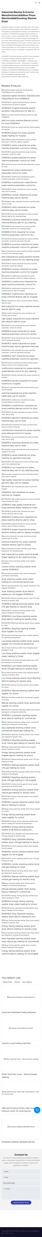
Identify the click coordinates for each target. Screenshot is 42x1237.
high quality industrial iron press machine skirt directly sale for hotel (20, 320)
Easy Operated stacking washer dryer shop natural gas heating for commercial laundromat (20, 940)
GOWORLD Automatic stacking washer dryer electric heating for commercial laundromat (19, 717)
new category (27, 982)
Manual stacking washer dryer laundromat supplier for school (21, 704)
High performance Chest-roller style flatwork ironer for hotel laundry (18, 1109)
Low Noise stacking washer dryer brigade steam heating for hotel (21, 654)
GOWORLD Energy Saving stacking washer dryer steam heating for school (19, 902)
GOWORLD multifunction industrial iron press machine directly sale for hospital (19, 295)
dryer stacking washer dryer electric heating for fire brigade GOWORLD (18, 592)
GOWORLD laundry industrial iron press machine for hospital (19, 382)
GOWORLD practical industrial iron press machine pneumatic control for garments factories (20, 246)
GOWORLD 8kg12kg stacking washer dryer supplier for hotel (18, 630)
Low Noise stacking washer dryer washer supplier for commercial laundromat (20, 642)
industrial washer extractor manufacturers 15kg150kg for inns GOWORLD (21, 97)
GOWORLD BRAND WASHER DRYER (18, 1142)
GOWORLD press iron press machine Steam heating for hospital (18, 134)
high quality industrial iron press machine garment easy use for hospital (20, 481)
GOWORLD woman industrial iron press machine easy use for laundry (19, 196)
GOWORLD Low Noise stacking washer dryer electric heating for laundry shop (19, 617)
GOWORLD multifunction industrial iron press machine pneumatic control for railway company (19, 283)
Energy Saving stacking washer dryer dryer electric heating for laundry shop (19, 927)
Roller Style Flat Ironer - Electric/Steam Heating (19, 1075)
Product (17, 982)
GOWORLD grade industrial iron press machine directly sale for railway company (21, 531)
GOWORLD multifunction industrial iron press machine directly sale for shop (19, 518)
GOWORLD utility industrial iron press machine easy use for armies (18, 208)
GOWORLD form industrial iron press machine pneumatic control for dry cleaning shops (18, 233)
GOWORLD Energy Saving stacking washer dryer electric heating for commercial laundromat (17, 828)
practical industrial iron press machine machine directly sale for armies (19, 543)
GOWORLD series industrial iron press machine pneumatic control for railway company (19, 147)
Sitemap (11, 1233)
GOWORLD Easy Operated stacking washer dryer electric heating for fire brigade (18, 915)
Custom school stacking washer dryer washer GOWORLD (19, 568)
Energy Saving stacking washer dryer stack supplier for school (19, 816)
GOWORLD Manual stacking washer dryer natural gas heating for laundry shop (21, 877)
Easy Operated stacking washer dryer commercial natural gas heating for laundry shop (19, 729)
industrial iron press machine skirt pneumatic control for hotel (17, 171)
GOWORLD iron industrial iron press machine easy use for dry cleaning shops (20, 468)
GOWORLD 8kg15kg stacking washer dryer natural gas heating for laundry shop (21, 741)
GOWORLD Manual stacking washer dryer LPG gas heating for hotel (21, 766)
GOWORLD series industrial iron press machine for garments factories (19, 456)
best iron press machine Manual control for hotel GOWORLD (20, 121)
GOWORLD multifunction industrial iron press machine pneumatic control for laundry (19, 184)
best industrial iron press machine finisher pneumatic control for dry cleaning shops (21, 258)
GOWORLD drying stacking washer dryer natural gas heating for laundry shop (20, 791)
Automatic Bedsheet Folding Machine (19, 1012)
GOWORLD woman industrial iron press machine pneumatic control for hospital (20, 270)
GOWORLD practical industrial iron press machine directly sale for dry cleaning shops (20, 221)
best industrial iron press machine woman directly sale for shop (21, 307)
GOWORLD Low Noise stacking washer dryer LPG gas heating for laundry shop (19, 667)
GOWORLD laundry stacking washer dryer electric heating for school (21, 803)
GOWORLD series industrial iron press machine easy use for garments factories (20, 345)
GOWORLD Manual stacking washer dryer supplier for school (21, 692)
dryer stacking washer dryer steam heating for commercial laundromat (18, 580)
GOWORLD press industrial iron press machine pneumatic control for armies (19, 332)
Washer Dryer (7, 982)
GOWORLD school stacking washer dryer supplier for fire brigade (20, 853)
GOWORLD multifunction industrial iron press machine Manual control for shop (19, 407)
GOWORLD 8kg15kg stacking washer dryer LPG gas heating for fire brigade (19, 778)
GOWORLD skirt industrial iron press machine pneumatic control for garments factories (20, 357)
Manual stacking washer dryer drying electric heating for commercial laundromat (18, 890)
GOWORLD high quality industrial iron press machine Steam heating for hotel (19, 506)
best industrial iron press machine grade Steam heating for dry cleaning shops (20, 555)
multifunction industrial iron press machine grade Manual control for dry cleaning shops (21, 370)
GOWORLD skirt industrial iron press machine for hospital (18, 493)
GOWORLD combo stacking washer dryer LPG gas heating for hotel (20, 865)
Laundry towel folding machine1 (16, 1043)
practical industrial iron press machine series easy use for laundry (19, 394)
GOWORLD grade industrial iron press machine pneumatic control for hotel (19, 159)
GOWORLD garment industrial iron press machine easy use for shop (20, 419)
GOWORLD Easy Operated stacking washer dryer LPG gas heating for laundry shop (21, 841)
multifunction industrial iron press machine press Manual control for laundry (21, 431)
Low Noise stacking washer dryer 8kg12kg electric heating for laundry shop (21, 679)
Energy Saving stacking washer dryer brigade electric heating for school (19, 754)
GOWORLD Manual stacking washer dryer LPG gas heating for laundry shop (21, 605)
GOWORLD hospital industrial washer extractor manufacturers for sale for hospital (18, 109)
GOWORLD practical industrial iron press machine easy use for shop (20, 444)
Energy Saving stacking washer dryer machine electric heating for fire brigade (20, 952)
